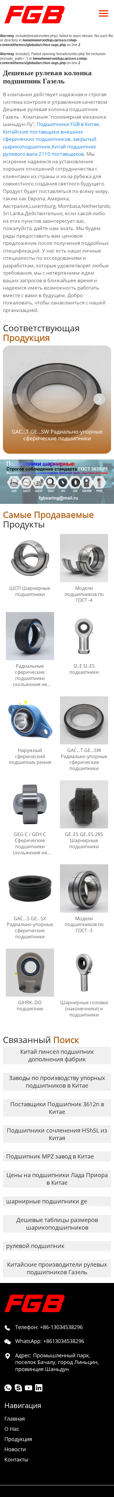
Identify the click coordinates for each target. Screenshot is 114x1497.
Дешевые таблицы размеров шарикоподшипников (57, 1223)
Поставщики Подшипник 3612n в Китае (57, 1108)
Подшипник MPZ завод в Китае (50, 1156)
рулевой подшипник (35, 1246)
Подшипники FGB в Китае (68, 124)
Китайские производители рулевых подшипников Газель (57, 1268)
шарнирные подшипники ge (46, 1201)
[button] (99, 399)
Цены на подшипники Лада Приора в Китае (57, 1178)
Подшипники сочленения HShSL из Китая (57, 1134)
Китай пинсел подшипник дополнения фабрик (57, 1055)
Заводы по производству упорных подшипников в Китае (57, 1081)
